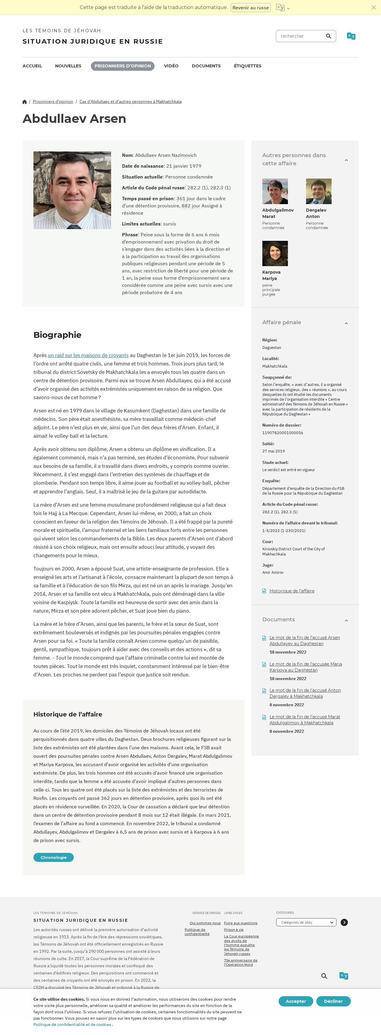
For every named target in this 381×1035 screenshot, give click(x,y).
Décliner (333, 1001)
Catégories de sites (296, 922)
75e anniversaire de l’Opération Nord (241, 962)
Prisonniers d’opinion (123, 66)
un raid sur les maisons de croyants (88, 355)
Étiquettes (247, 66)
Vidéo (171, 66)
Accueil (32, 66)
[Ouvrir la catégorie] (344, 922)
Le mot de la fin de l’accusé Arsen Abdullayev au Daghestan (305, 640)
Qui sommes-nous (205, 923)
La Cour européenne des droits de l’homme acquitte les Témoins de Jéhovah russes (241, 945)
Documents (206, 66)
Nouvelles (68, 66)
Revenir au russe (251, 8)
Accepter (296, 1001)
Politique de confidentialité (197, 932)
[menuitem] (32, 66)
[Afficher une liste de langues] (283, 7)
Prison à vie (234, 930)
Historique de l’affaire (292, 591)
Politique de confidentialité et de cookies (72, 1024)
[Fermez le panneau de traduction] (374, 7)
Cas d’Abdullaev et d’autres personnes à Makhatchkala (131, 101)
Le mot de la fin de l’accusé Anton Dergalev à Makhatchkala (305, 693)
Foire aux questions (241, 923)
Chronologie (54, 857)
